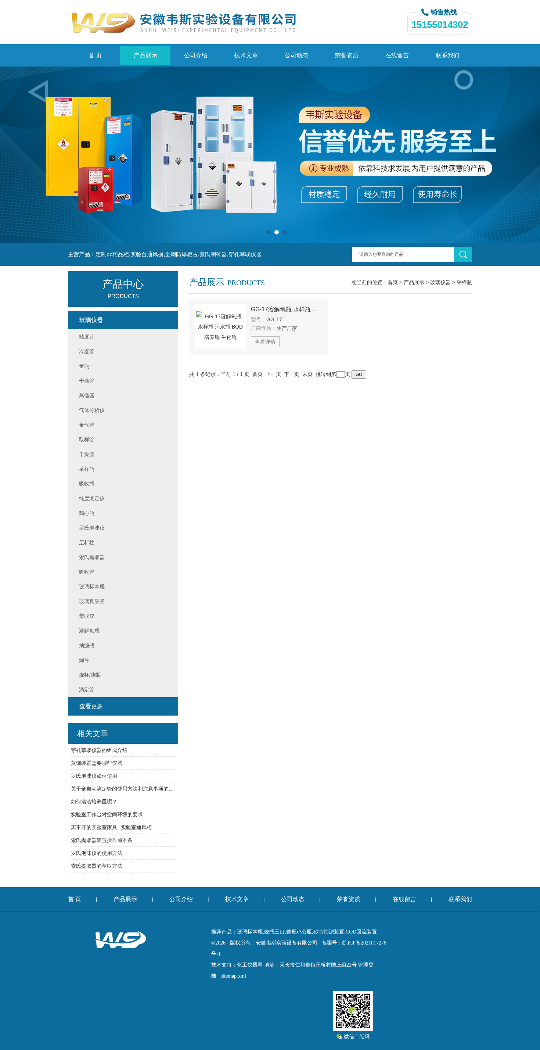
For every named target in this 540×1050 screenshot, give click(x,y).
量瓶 (84, 366)
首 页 (95, 55)
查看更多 (91, 706)
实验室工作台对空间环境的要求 (107, 814)
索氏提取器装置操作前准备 (102, 840)
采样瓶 (464, 282)
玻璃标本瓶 (92, 586)
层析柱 (86, 542)
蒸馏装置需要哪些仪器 (96, 763)
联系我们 (447, 55)
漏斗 (84, 660)
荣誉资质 (347, 55)
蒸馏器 (86, 395)
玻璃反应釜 (92, 601)
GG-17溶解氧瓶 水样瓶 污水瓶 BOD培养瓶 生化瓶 (286, 309)
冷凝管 (86, 351)
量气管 (86, 425)
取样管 (86, 439)
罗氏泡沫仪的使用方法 (96, 853)
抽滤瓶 (86, 645)
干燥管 (86, 381)
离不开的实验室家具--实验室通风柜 (111, 827)
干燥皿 (86, 454)
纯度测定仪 (92, 498)
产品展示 (145, 55)
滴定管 (86, 689)
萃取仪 (86, 616)
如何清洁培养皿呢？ (94, 801)
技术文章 (246, 55)
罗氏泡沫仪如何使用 (94, 776)
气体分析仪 (92, 410)
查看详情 (265, 342)
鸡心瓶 (86, 513)
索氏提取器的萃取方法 (96, 866)
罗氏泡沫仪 (92, 528)
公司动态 (296, 55)
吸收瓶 (86, 484)
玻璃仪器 (440, 282)
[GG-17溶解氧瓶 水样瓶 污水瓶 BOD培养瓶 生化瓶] (220, 326)
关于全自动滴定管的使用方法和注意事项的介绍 (123, 789)
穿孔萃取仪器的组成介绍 (99, 750)
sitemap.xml (233, 976)
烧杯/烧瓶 (90, 675)
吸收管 (86, 572)
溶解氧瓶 (89, 631)
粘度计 (86, 337)
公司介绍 (196, 55)
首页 (393, 282)
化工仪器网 (250, 965)
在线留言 (397, 55)
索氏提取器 (92, 557)
